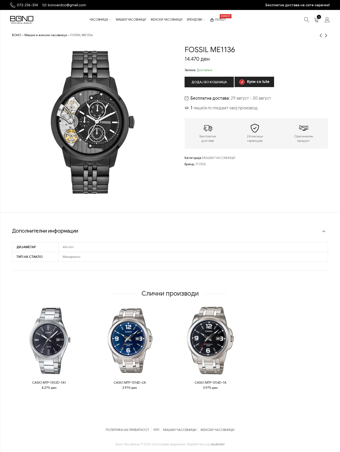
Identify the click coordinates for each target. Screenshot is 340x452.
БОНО (16, 35)
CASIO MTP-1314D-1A (210, 382)
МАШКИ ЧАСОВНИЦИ (218, 158)
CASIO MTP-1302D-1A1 (49, 382)
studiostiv (218, 444)
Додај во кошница (209, 82)
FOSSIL (201, 164)
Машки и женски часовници (46, 35)
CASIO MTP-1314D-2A (130, 382)
